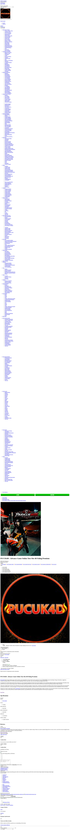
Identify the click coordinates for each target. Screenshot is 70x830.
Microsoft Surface (8, 125)
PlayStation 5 (7, 439)
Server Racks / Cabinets (9, 225)
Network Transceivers (8, 224)
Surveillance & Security (9, 159)
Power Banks (7, 131)
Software (4, 262)
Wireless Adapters (8, 218)
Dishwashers (7, 186)
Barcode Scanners (8, 254)
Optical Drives (7, 37)
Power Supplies (7, 39)
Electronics (4, 137)
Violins (6, 248)
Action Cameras (7, 147)
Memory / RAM (7, 40)
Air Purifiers (7, 469)
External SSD (7, 44)
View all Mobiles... (8, 119)
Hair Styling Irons (8, 286)
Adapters (6, 57)
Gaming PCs (7, 335)
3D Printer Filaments (8, 207)
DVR (6, 161)
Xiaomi (6, 396)
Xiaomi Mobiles (7, 116)
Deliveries (4, 777)
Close (1, 809)
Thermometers (7, 292)
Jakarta (3, 0)
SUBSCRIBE (13, 796)
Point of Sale (5, 250)
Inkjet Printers (7, 199)
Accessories (7, 107)
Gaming (4, 187)
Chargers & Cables (8, 130)
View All (6, 214)
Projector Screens (8, 141)
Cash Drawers (7, 252)
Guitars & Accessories (8, 242)
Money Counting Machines (9, 258)
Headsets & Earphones (9, 128)
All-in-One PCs (7, 83)
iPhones (6, 115)
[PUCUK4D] (5, 18)
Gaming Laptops (8, 103)
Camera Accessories (8, 449)
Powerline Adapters (8, 234)
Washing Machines (8, 472)
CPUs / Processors (8, 32)
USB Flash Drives (8, 47)
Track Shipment (5, 776)
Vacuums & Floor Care (9, 176)
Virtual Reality (7, 442)
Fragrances (7, 285)
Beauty (6, 284)
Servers (6, 235)
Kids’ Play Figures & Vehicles (10, 272)
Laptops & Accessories (7, 94)
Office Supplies (5, 261)
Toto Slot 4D (17, 688)
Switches (6, 221)
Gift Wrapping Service (6, 786)
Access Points (7, 219)
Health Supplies (7, 300)
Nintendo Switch (8, 441)
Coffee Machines (8, 179)
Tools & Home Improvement (10, 172)
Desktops (6, 73)
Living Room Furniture (9, 170)
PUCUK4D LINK (6, 499)
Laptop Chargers (8, 108)
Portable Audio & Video (9, 148)
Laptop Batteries (7, 109)
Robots (6, 273)
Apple (6, 407)
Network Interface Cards (9, 232)
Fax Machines (7, 202)
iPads (6, 123)
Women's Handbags (8, 280)
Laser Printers (7, 198)
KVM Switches (7, 223)
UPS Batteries (7, 65)
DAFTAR (52, 494)
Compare (3, 649)
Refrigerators (7, 184)
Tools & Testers (7, 58)
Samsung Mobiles (8, 118)
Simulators (6, 438)
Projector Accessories (8, 143)
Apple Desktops (7, 76)
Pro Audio (4, 239)
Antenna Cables (7, 228)
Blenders (6, 178)
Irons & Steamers (8, 177)
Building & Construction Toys (10, 271)
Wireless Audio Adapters (9, 156)
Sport (3, 274)
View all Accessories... (9, 136)
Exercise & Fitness (8, 276)
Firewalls (6, 220)
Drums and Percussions (9, 246)
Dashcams (6, 163)
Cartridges (6, 210)
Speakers (6, 329)
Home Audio (7, 154)
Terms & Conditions (6, 788)
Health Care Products (8, 290)
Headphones (7, 331)
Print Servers (7, 233)
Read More (2, 692)
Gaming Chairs (7, 167)
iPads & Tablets (7, 122)
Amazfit (6, 410)
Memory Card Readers (9, 60)
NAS (6, 48)
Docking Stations (8, 111)
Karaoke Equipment (8, 249)
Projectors (6, 140)
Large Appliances (8, 471)
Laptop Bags (7, 110)
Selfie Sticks (7, 133)
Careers (4, 780)
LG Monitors (7, 86)
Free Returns (2, 2)
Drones (6, 268)
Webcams (6, 61)
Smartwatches (7, 121)
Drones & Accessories (8, 445)
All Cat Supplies (7, 309)
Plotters (6, 203)
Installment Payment (6, 782)
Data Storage (7, 42)
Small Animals (7, 314)
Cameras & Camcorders (9, 145)
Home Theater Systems (9, 158)
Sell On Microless (6, 791)
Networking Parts (8, 216)
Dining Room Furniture (9, 171)
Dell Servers (7, 236)
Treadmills (6, 278)
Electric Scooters (8, 270)
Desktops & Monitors (6, 72)
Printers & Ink (5, 197)
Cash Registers (7, 259)
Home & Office (7, 80)
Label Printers (7, 205)
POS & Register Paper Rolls (10, 256)
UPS (5, 59)
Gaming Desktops (8, 81)
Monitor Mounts (7, 92)
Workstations (7, 82)
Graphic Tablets (7, 69)
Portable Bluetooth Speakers (10, 132)
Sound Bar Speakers (8, 155)
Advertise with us (6, 789)
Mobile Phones (7, 114)
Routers (6, 217)
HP (5, 211)
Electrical (6, 173)
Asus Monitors (7, 87)
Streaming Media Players (9, 144)
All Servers (7, 238)
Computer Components (9, 319)
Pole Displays (7, 255)
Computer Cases (7, 31)
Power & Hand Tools (8, 174)
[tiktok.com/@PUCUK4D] (6, 802)
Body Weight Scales (8, 291)
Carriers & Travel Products (9, 299)
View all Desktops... (8, 84)
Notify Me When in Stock (4, 669)
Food (6, 295)
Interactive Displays (8, 372)
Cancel (2, 765)
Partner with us (5, 790)
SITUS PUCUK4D (6, 29)
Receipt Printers (7, 253)
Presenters (6, 71)
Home (4, 165)
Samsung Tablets (8, 124)
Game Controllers (8, 70)
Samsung (6, 213)
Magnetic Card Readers (9, 260)
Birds (6, 312)
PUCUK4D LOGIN (6, 318)
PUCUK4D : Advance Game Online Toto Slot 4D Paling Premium (14, 500)
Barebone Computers (8, 41)
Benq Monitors (7, 88)
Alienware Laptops (8, 101)
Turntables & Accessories (9, 157)
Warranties (4, 779)
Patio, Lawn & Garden (9, 480)
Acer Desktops (7, 78)
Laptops (6, 95)
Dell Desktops (7, 75)
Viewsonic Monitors (8, 90)
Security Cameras (8, 160)
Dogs (6, 294)
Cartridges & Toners (8, 208)
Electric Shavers (7, 289)
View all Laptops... (8, 106)
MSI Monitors (7, 91)
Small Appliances (8, 175)
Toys (3, 267)
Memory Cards (7, 53)
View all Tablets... (8, 126)
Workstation (7, 105)
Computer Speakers (8, 62)
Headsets (6, 63)
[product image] (21, 555)
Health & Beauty (5, 283)
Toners (6, 209)
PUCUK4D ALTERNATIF (46, 564)
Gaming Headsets (8, 193)
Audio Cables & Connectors (10, 245)
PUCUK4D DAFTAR (27, 564)
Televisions (7, 139)
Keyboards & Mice (8, 67)
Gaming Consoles (8, 189)
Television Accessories (9, 436)
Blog (3, 784)
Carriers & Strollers (8, 307)
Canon (6, 212)
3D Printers (7, 206)
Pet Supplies (5, 293)
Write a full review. (3, 734)
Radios (6, 153)
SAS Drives (7, 49)
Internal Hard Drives (8, 45)
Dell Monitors (7, 89)
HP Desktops (7, 74)
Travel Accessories (8, 282)
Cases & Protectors (8, 129)
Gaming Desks (7, 168)
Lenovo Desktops (8, 79)
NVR (6, 162)
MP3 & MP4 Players (8, 151)
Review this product (3, 732)
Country (2, 827)
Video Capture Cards (8, 35)
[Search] (11, 19)
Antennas (6, 227)
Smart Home (7, 453)
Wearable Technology (8, 120)
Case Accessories (8, 33)
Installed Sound (7, 247)
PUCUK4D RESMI (6, 356)
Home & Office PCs (8, 334)
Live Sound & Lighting (9, 240)
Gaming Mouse (7, 195)
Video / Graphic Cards (9, 30)
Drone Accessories (8, 269)
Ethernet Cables (7, 229)
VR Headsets (7, 196)
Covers (6, 416)
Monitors (6, 85)
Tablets (6, 399)
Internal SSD (7, 43)
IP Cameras (7, 222)
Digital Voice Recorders (9, 152)
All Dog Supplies (8, 301)
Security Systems (8, 164)
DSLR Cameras (7, 146)
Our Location (2, 3)
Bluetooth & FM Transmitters (10, 149)
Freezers (6, 185)
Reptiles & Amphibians (9, 313)
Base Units (7, 251)
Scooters (6, 275)
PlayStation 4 (7, 440)
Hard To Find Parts (6, 785)
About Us (4, 775)
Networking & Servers (6, 215)
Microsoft (6, 401)
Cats (5, 302)
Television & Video (8, 138)
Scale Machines (7, 257)
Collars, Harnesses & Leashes (10, 298)
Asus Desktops (7, 77)
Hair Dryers (7, 288)
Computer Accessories (6, 51)
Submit (2, 736)
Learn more (34, 645)
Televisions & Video (8, 430)
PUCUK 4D (5, 391)
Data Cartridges (7, 50)
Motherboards (7, 34)
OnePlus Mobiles (8, 117)
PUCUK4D (5, 429)
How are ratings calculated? (5, 728)
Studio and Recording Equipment (10, 241)
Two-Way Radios (8, 150)
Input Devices (7, 66)
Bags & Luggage (8, 281)
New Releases (5, 492)
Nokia (6, 397)
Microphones (7, 64)
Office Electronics (8, 371)
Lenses (6, 448)
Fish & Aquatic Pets (8, 310)
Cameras (6, 446)
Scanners (6, 201)
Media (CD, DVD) (8, 52)
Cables (6, 55)
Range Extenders (8, 231)
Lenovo (6, 404)
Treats (6, 296)
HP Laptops (7, 96)
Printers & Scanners (8, 357)
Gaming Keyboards (8, 194)
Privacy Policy (5, 787)
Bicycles (6, 277)
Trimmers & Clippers (8, 287)
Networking (7, 374)
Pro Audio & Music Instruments (10, 452)
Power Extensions (8, 56)
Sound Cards (7, 38)
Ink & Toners (7, 368)
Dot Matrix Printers (8, 200)
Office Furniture (7, 169)
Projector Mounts (8, 142)
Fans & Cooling (7, 36)
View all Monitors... (8, 93)
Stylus (6, 135)
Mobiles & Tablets (6, 113)
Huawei (6, 395)
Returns (4, 778)
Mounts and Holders (8, 134)
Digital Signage (7, 373)
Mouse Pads (7, 68)
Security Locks (7, 112)
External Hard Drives (8, 46)
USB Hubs (7, 54)
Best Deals (4, 316)
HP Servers (7, 237)
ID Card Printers (7, 204)
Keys (6, 244)
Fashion (4, 279)
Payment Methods (6, 781)
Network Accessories (8, 230)
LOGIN (17, 494)
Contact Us (5, 774)
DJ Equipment (7, 243)
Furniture (6, 166)
